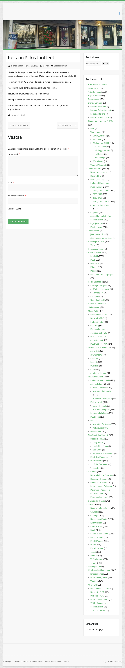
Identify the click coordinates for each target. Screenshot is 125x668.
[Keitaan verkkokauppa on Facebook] (120, 13)
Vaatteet (94, 556)
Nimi (11, 182)
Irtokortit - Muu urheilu (100, 380)
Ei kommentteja (60, 66)
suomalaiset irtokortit (102, 205)
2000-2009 (97, 194)
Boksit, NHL (95, 176)
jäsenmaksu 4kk (97, 234)
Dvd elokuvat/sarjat (98, 519)
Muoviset (94, 366)
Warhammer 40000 (101, 143)
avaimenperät (96, 355)
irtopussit (94, 212)
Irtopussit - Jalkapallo (102, 399)
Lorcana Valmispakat (99, 117)
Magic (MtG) (93, 311)
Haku (105, 64)
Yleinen (46, 66)
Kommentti (14, 154)
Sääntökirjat (100, 158)
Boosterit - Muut (97, 439)
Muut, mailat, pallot (98, 577)
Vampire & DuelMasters (103, 453)
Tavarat (91, 504)
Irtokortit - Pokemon (99, 482)
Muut (92, 260)
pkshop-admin (17, 66)
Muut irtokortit (96, 461)
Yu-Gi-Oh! (92, 585)
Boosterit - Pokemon (99, 479)
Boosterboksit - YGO (99, 588)
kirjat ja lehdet (96, 223)
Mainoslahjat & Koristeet (99, 347)
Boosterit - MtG (97, 318)
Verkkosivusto (14, 209)
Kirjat (92, 530)
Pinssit (93, 271)
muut (92, 369)
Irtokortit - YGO (97, 596)
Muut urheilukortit (95, 377)
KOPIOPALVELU (67, 125)
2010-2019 (97, 198)
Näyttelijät (94, 263)
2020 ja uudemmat (101, 201)
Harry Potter (98, 442)
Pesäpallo (94, 420)
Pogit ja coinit (96, 227)
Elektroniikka (96, 523)
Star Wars (97, 450)
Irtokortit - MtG (96, 322)
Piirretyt (93, 267)
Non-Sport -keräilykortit (98, 435)
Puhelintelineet (96, 548)
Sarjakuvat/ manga (96, 501)
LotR (92, 128)
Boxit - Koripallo (100, 406)
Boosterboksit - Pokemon (101, 475)
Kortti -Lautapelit (95, 282)
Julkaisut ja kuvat (100, 428)
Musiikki (94, 256)
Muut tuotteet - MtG (99, 344)
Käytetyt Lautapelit (98, 285)
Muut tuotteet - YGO (99, 599)
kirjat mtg (94, 325)
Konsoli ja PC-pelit (96, 242)
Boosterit (97, 468)
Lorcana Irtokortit (97, 114)
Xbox (92, 245)
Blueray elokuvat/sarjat (100, 508)
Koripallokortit (96, 402)
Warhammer (95, 132)
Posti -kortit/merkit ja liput (101, 274)
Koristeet (94, 358)
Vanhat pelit (98, 293)
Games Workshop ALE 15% (100, 121)
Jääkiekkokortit (95, 168)
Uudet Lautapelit (97, 300)
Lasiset (93, 362)
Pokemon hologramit (99, 497)
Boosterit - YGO (97, 592)
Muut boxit (95, 417)
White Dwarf (98, 161)
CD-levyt (94, 515)
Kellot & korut (96, 526)
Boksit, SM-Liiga (97, 179)
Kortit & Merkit (94, 252)
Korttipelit (94, 296)
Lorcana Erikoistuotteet (100, 110)
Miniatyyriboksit (100, 136)
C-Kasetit (94, 512)
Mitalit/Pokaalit (97, 541)
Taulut (93, 552)
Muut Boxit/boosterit (99, 457)
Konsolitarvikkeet (95, 249)
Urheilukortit (95, 431)
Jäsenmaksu (93, 231)
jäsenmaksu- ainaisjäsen (101, 238)
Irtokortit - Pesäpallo (102, 424)
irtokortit (16, 115)
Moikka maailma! (18, 125)
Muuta (93, 545)
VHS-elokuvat (96, 559)
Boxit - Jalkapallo (100, 388)
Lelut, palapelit (96, 537)
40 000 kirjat (100, 147)
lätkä (23, 115)
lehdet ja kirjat (96, 574)
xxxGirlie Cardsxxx (98, 464)
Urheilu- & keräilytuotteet (99, 570)
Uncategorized (94, 566)
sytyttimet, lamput (98, 373)
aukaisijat (94, 351)
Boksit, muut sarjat (98, 172)
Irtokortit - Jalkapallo (102, 391)
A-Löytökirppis (94, 92)
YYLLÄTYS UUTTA (96, 610)
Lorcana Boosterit (98, 106)
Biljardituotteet (94, 95)
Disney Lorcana (95, 103)
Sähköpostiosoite (17, 195)
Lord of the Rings (100, 446)
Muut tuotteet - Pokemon (101, 486)
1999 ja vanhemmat (101, 190)
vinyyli (93, 563)
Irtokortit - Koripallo (101, 409)
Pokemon (92, 472)
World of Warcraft (98, 165)
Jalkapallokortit (97, 384)
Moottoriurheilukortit (99, 413)
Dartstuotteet (94, 99)
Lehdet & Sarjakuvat (99, 534)
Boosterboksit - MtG (99, 315)
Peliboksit (97, 139)
